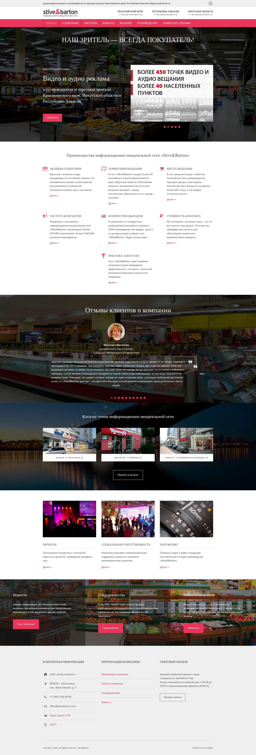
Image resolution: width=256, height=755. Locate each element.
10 (144, 398)
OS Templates (207, 748)
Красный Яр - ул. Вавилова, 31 (128, 458)
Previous (44, 357)
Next (211, 357)
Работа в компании (112, 683)
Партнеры (90, 23)
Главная (51, 23)
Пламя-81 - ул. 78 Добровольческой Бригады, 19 (186, 458)
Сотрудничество (110, 693)
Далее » (54, 195)
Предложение (111, 627)
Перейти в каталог (128, 474)
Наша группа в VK (60, 715)
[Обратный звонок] (210, 3)
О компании (70, 23)
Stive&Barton (83, 748)
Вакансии (193, 627)
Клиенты (108, 23)
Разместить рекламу (177, 23)
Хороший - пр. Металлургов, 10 (69, 458)
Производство (147, 23)
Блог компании (25, 624)
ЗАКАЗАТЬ (52, 117)
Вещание (126, 23)
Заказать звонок (173, 697)
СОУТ (53, 724)
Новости (106, 702)
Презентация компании (114, 674)
